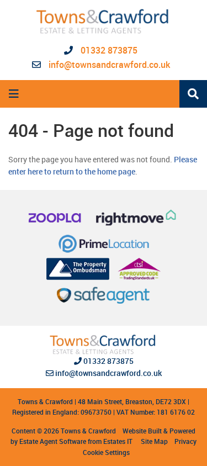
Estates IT (117, 441)
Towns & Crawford (88, 430)
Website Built (142, 430)
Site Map (154, 441)
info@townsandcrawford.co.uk (109, 65)
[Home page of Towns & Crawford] (103, 21)
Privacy (185, 441)
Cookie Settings (106, 452)
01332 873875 (107, 50)
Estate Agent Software (52, 441)
